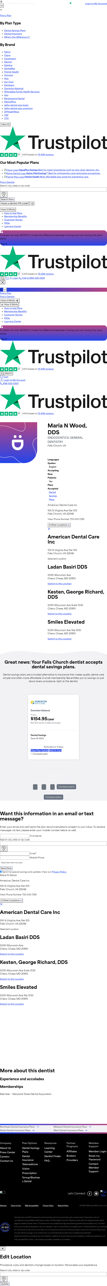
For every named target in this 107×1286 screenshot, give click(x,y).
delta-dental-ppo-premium (18, 108)
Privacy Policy (59, 872)
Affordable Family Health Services (22, 91)
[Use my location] (3, 194)
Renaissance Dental (14, 98)
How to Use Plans (13, 213)
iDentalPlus (10, 101)
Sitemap (3, 1206)
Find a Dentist (7, 182)
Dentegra (9, 85)
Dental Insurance (13, 33)
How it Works (8, 209)
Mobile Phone (37, 857)
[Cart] (7, 278)
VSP (6, 115)
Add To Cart (55, 750)
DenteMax (9, 68)
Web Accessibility (32, 1206)
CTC (6, 118)
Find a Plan (5, 15)
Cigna (7, 55)
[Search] (2, 278)
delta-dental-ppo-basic (16, 105)
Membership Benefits (15, 216)
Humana (8, 75)
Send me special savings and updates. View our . (34, 872)
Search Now (7, 199)
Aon (6, 95)
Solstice (8, 65)
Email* (33, 853)
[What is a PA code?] (32, 203)
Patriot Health (11, 72)
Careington (10, 58)
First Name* (36, 836)
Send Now (6, 868)
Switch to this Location (60, 583)
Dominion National (13, 88)
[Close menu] (2, 282)
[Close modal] (2, 1248)
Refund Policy (63, 1206)
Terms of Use (16, 1206)
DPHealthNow (11, 111)
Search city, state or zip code (15, 185)
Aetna (7, 52)
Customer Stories (13, 219)
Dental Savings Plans (15, 30)
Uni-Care (9, 82)
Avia (6, 78)
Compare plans (66, 786)
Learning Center (12, 226)
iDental (8, 62)
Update (5, 1284)
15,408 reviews (46, 154)
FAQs (7, 223)
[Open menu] (1, 9)
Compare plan (40, 754)
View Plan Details (40, 750)
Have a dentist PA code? (15, 203)
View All (5, 124)
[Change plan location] (2, 5)
